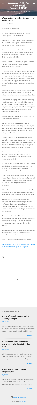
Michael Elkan (22, 401)
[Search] (34, 4)
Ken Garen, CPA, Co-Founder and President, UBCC (18, 5)
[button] (34, 18)
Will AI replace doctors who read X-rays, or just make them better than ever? (16, 344)
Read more (31, 335)
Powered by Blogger (19, 397)
